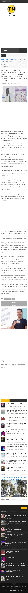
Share (14, 305)
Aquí (22, 590)
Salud (16, 59)
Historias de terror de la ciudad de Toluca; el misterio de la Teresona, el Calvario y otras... (16, 565)
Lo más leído (5, 400)
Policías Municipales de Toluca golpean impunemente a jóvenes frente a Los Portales (15, 439)
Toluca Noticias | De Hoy (19, 586)
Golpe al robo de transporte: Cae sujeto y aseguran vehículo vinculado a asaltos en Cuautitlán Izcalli (14, 536)
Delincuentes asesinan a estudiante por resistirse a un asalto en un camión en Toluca (16, 425)
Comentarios (23, 400)
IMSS (7, 59)
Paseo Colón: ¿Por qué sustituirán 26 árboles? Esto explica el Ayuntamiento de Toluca (16, 578)
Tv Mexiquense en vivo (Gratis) (13, 431)
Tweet (14, 302)
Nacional (12, 59)
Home (2, 59)
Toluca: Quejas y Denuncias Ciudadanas (16, 417)
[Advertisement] (14, 32)
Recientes (14, 400)
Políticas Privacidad (12, 590)
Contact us (24, 507)
